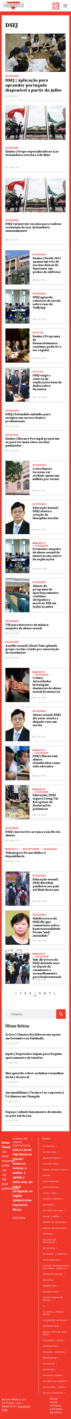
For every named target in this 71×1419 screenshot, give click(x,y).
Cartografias (51, 1181)
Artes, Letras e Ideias (55, 1170)
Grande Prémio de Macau (53, 1298)
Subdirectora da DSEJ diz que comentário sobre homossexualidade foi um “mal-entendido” (46, 927)
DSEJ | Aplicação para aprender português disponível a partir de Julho (33, 85)
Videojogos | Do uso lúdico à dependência (25, 854)
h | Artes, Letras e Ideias (53, 1313)
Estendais (48, 1254)
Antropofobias (51, 1158)
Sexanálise (49, 1364)
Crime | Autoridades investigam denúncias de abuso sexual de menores (47, 685)
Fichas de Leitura (53, 1274)
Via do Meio (49, 1387)
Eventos (61, 1254)
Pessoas (47, 1352)
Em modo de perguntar (49, 1241)
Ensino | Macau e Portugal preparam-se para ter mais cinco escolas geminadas (32, 442)
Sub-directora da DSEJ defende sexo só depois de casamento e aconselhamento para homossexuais (47, 968)
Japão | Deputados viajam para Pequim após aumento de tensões (33, 1056)
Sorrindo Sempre (52, 1375)
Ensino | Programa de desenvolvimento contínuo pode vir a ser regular (47, 343)
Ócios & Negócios (53, 1393)
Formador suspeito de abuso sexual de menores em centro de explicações (47, 554)
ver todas (19, 1217)
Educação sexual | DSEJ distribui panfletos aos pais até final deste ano (46, 884)
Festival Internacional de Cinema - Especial (56, 1267)
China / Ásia (49, 1193)
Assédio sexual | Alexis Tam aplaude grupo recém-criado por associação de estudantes (32, 649)
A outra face (50, 1164)
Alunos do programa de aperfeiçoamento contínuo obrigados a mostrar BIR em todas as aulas (46, 596)
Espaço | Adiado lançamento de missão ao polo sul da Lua (33, 1114)
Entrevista (49, 1248)
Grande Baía (49, 1286)
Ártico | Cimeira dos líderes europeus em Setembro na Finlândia (33, 1036)
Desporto (48, 1205)
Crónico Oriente (52, 1199)
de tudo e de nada (53, 1210)
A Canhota (49, 1146)
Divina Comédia (51, 1216)
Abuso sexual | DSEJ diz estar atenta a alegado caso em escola (47, 720)
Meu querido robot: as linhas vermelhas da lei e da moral (34, 1075)
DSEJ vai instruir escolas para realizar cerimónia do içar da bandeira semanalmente (33, 227)
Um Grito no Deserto (55, 1381)
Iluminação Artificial (55, 1320)
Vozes (62, 1387)
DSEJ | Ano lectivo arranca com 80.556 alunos (32, 833)
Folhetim (48, 1280)
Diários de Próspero (54, 1222)
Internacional (51, 1326)
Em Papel (56, 1412)
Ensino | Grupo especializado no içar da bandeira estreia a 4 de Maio (32, 153)
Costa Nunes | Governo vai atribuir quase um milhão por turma (46, 474)
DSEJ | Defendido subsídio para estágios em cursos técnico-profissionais (28, 417)
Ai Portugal (50, 1152)
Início (54, 1398)
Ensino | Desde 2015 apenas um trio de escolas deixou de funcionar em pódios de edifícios (47, 265)
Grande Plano (51, 1292)
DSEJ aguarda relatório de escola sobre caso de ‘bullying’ (47, 302)
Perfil (60, 1340)
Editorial (48, 1234)
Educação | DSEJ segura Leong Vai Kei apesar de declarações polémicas (45, 802)
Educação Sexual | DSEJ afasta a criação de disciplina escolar (46, 513)
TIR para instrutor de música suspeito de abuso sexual (26, 626)
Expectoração (51, 1260)
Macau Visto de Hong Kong (55, 1333)
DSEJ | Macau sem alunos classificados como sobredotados (46, 761)
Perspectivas (50, 1346)
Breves (47, 1175)
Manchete (39, 543)
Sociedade (12, 76)
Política (38, 332)
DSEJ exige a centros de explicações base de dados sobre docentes (47, 382)
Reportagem (31, 849)
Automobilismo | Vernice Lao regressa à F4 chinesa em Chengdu (34, 1094)
